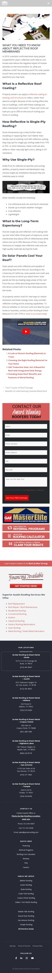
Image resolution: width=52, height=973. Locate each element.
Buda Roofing (26, 889)
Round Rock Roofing (26, 916)
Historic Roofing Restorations (21, 624)
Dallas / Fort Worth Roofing (26, 902)
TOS (39, 490)
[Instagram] (27, 958)
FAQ (26, 863)
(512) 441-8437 (26, 667)
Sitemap (12, 946)
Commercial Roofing (17, 614)
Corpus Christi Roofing (26, 898)
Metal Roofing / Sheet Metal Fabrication (26, 631)
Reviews (26, 858)
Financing (26, 846)
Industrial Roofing (16, 621)
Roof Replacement (16, 603)
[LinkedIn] (21, 958)
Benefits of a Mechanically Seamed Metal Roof (26, 391)
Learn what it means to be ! (26, 563)
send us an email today (36, 314)
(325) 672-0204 (26, 710)
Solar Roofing (14, 628)
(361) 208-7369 (26, 732)
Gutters (11, 617)
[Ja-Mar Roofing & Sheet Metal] (4, 3)
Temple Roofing (26, 924)
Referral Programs (26, 850)
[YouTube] (32, 958)
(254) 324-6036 (26, 796)
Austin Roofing (26, 885)
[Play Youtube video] (26, 331)
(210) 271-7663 (26, 775)
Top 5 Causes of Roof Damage (19, 387)
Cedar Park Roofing (26, 893)
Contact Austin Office (25, 813)
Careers (26, 867)
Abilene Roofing (26, 880)
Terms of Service (24, 946)
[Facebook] (16, 958)
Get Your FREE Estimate (16, 498)
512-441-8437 (29, 824)
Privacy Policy (30, 490)
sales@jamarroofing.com (28, 832)
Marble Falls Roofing (26, 911)
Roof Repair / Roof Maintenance (22, 607)
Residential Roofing (17, 610)
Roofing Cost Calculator (26, 854)
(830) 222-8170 (26, 753)
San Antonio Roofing (26, 920)
